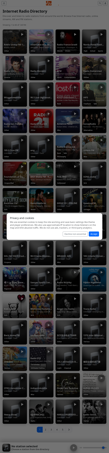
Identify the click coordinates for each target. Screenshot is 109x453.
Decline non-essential (75, 234)
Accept (94, 234)
